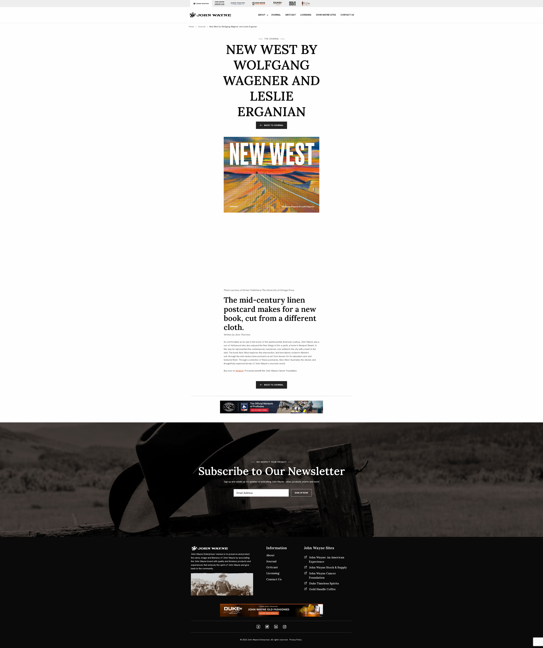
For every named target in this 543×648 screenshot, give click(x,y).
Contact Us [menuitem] (347, 14)
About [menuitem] (261, 14)
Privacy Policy (295, 639)
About (270, 555)
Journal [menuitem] (276, 14)
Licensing (272, 573)
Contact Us (274, 579)
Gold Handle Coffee (322, 589)
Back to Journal (273, 125)
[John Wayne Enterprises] (210, 14)
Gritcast (272, 567)
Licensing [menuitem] (305, 14)
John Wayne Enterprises (258, 639)
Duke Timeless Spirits (324, 583)
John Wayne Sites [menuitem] (326, 14)
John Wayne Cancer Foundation (322, 575)
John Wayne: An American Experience (326, 559)
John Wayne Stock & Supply (328, 567)
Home (191, 26)
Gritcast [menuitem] (290, 14)
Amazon (240, 370)
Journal (201, 26)
